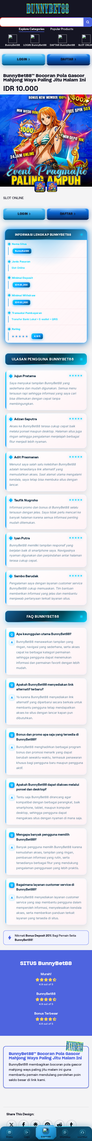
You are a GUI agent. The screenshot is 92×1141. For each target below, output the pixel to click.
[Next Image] (88, 141)
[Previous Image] (3, 141)
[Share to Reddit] (59, 1124)
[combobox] (42, 22)
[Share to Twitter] (11, 1124)
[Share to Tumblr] (71, 1124)
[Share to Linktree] (35, 1124)
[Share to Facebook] (23, 1124)
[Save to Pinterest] (47, 1124)
